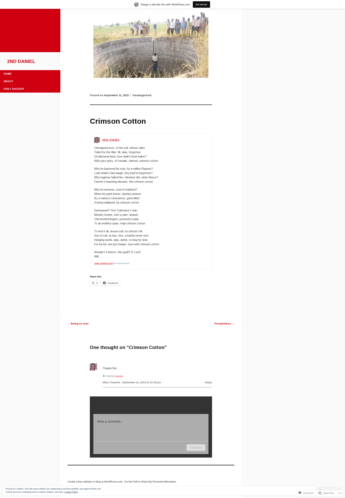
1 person (118, 376)
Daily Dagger (14, 88)
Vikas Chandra (111, 382)
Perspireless (224, 323)
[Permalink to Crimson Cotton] (150, 76)
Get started (201, 4)
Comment (196, 447)
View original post (103, 263)
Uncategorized (142, 95)
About (8, 81)
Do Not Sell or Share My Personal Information (150, 481)
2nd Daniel (21, 61)
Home (8, 73)
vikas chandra (110, 139)
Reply (208, 382)
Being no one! (78, 323)
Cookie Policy (71, 492)
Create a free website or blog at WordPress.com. (95, 481)
